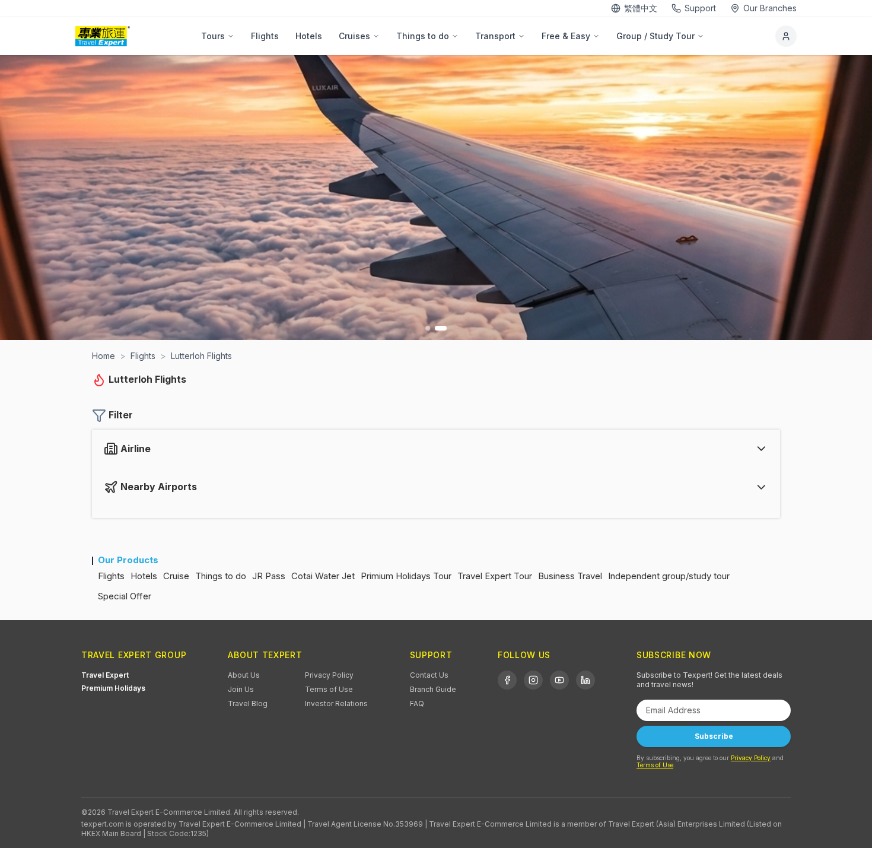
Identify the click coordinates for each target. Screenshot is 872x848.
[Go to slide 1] (427, 328)
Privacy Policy (329, 675)
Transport (495, 36)
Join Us (241, 689)
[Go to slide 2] (441, 328)
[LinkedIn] (585, 680)
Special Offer (124, 596)
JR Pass (268, 576)
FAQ (417, 703)
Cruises (354, 36)
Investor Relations (336, 703)
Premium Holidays (113, 688)
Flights (265, 36)
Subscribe (714, 736)
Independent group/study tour (669, 576)
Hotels (308, 36)
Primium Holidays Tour (406, 576)
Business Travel (570, 576)
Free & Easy (566, 36)
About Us (244, 675)
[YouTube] (559, 680)
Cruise (176, 576)
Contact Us (429, 675)
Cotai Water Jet (323, 576)
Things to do (422, 36)
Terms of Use (329, 689)
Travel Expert (105, 675)
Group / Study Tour (655, 36)
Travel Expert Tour (494, 576)
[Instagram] (533, 680)
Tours (213, 36)
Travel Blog (248, 703)
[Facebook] (507, 680)
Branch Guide (433, 689)
